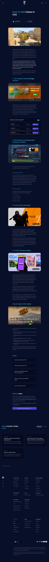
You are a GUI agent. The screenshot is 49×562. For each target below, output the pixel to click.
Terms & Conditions (28, 521)
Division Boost (38, 479)
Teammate (27, 488)
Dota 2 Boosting (27, 494)
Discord (37, 529)
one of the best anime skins (22, 114)
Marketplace (27, 501)
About (14, 521)
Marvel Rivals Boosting (17, 501)
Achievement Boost (17, 510)
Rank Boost (27, 479)
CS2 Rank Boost (16, 479)
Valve (21, 294)
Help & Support (16, 531)
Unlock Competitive (16, 505)
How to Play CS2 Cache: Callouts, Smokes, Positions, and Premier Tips (35, 439)
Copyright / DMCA (28, 527)
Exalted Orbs (27, 507)
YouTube (37, 521)
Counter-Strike (7, 466)
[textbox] (19, 541)
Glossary (15, 525)
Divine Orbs (27, 505)
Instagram (38, 525)
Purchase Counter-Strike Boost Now (23, 408)
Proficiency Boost (16, 507)
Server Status (15, 486)
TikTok (37, 523)
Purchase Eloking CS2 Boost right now (25, 399)
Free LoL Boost (38, 490)
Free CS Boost (15, 484)
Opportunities (15, 527)
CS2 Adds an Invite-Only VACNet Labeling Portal (12, 439)
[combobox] (19, 541)
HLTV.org (44, 426)
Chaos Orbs (27, 503)
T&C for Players (27, 523)
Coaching (26, 486)
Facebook (37, 527)
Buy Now (35, 124)
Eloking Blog (39, 426)
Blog (3, 466)
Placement (15, 482)
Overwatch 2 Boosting (40, 494)
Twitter (37, 531)
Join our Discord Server (25, 403)
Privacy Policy (27, 525)
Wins (25, 484)
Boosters (15, 529)
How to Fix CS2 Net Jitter (9, 452)
